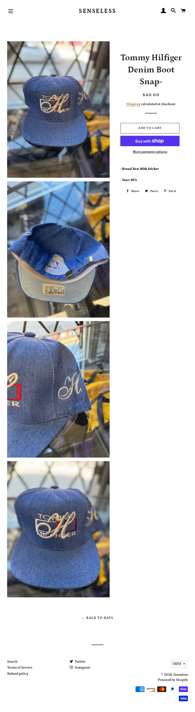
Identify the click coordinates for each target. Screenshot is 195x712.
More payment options (150, 152)
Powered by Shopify (173, 680)
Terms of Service (19, 668)
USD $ (177, 664)
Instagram (82, 668)
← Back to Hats (97, 618)
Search (12, 662)
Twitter (80, 662)
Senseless (97, 11)
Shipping (133, 104)
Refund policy (17, 674)
